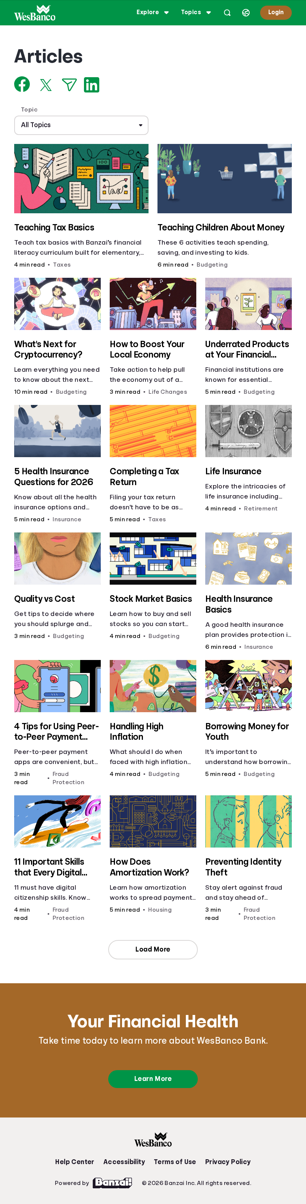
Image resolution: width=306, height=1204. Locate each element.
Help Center (74, 1162)
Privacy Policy (228, 1162)
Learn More (153, 1078)
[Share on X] (46, 85)
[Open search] (227, 12)
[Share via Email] (69, 84)
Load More (153, 949)
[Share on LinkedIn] (91, 84)
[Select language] (245, 12)
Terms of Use (175, 1162)
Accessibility (124, 1162)
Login (276, 12)
